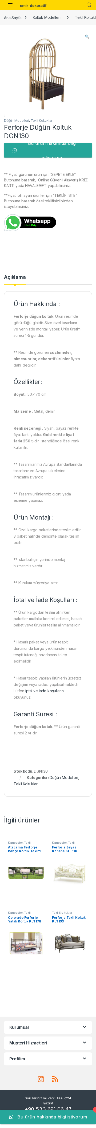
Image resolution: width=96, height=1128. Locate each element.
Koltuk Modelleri (47, 17)
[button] (87, 36)
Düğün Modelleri (16, 121)
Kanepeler (15, 842)
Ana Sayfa (13, 17)
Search (89, 5)
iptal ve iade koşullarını (45, 691)
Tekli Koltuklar (41, 121)
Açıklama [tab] (15, 277)
